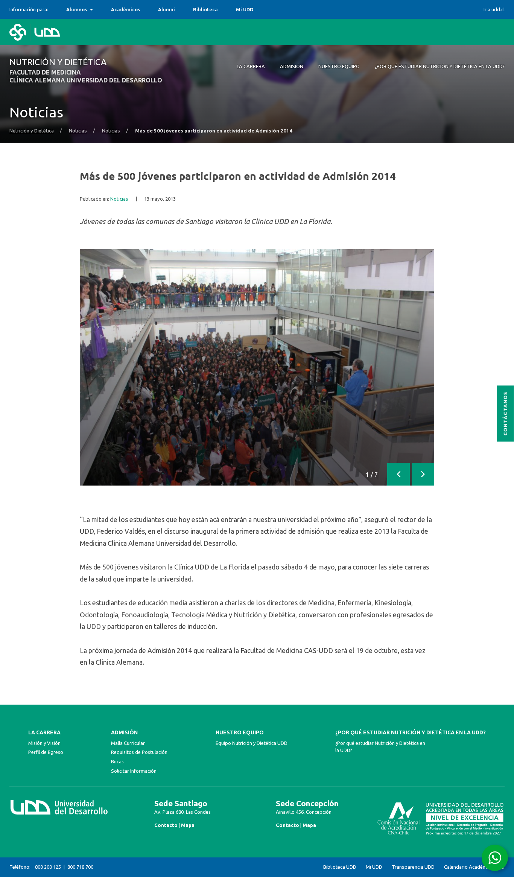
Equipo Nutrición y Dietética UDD (251, 743)
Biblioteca (205, 9)
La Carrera (44, 732)
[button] (398, 474)
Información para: (28, 9)
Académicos (125, 9)
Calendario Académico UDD (474, 867)
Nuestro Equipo (240, 732)
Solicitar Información (134, 770)
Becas (117, 761)
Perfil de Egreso (45, 752)
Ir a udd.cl (494, 9)
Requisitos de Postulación (139, 752)
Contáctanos (505, 413)
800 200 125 (48, 866)
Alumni (166, 9)
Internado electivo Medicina (100, 9)
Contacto (166, 825)
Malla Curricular (128, 743)
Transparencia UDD (413, 867)
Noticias (78, 131)
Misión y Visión (44, 743)
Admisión (124, 732)
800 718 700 (80, 866)
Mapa (188, 825)
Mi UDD (244, 9)
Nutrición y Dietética (31, 131)
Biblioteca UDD (339, 867)
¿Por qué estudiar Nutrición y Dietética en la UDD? (410, 732)
